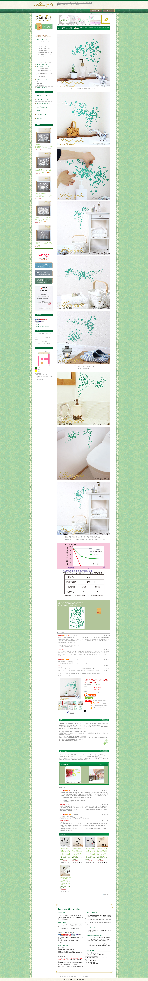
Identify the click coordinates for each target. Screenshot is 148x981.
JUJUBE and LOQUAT (43, 103)
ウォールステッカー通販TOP (64, 24)
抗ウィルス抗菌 (40, 85)
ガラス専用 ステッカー (43, 66)
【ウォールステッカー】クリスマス (44, 60)
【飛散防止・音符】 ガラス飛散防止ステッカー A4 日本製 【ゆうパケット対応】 (43, 244)
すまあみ (39, 118)
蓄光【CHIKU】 (40, 81)
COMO (38, 111)
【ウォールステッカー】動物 (43, 48)
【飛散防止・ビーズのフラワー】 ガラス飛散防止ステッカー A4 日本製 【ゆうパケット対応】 (43, 146)
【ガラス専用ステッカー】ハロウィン (44, 71)
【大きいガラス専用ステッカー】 (44, 76)
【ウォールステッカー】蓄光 (43, 44)
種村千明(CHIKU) (42, 107)
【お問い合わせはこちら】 (91, 956)
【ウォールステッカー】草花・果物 (44, 62)
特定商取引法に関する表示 (81, 976)
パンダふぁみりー (42, 115)
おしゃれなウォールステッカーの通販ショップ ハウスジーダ (74, 3)
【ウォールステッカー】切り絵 (43, 41)
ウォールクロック (41, 87)
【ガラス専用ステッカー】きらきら (44, 68)
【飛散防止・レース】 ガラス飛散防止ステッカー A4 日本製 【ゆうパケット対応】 (43, 219)
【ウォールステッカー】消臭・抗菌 (44, 52)
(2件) (104, 703)
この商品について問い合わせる (100, 705)
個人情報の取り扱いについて (67, 976)
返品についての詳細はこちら (99, 700)
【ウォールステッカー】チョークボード (44, 57)
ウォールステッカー (42, 40)
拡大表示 (72, 713)
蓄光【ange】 (40, 83)
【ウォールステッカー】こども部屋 (44, 54)
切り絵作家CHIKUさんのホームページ (43, 334)
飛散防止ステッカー (42, 64)
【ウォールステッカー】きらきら (44, 50)
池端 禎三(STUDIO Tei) (44, 96)
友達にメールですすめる (98, 707)
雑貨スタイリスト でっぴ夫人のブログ (43, 338)
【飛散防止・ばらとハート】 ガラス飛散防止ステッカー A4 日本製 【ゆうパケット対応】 (43, 171)
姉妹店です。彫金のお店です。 (42, 341)
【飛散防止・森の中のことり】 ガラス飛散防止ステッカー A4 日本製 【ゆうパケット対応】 (43, 195)
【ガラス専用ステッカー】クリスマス (44, 74)
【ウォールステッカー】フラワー (44, 46)
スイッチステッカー (42, 79)
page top (106, 894)
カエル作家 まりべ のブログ (42, 343)
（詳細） (75, 964)
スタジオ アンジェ (42, 99)
